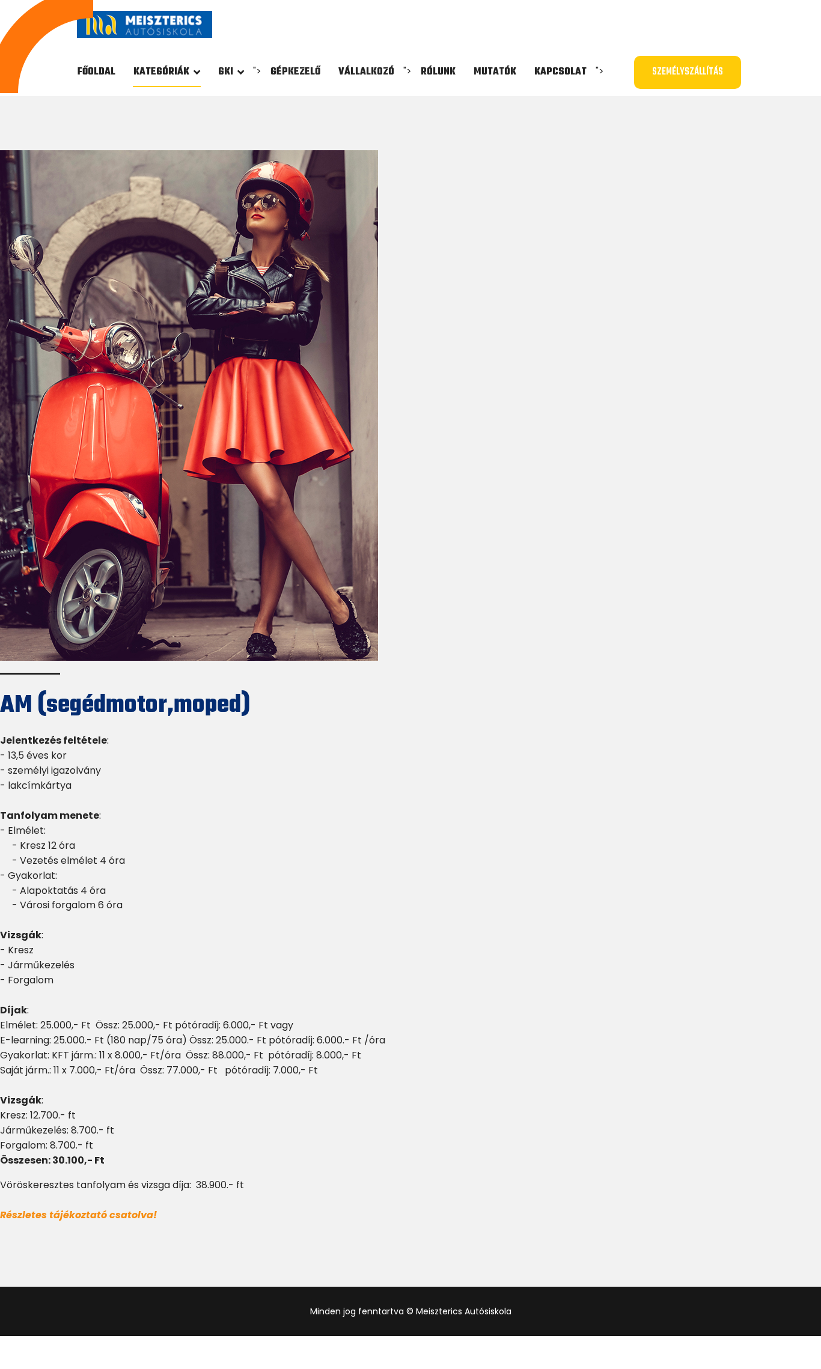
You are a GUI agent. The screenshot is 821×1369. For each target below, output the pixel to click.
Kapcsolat (560, 72)
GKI (225, 72)
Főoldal (96, 72)
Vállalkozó (366, 72)
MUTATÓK (495, 72)
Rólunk (438, 72)
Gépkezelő (295, 72)
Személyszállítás (687, 72)
